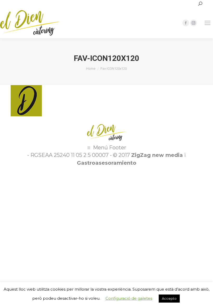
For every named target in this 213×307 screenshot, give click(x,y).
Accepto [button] (169, 298)
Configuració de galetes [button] (128, 298)
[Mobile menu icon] (207, 23)
